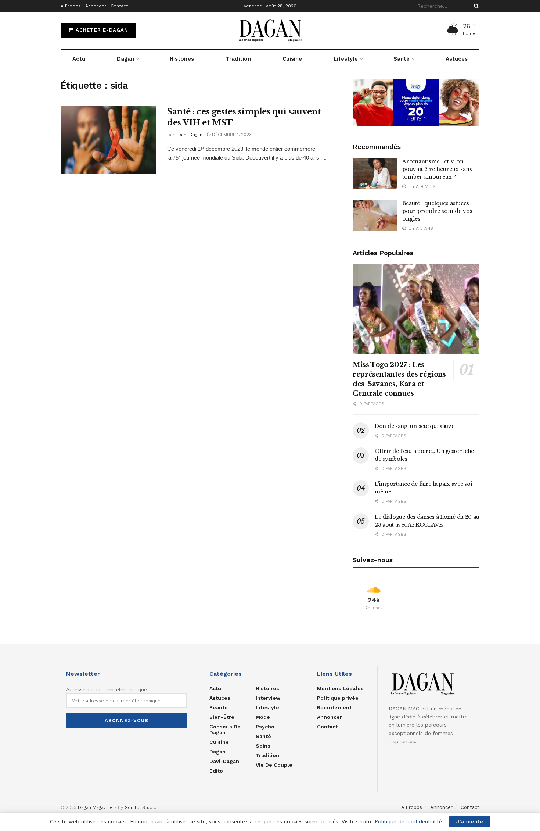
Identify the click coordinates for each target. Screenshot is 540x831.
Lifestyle (346, 59)
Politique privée (338, 698)
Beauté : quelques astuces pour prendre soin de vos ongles (437, 211)
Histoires (182, 59)
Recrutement (334, 707)
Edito (216, 771)
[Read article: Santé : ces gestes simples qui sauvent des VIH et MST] (108, 140)
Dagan (125, 59)
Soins (263, 746)
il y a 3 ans (419, 228)
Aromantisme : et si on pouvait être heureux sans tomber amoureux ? (437, 169)
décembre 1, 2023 (231, 134)
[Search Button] (475, 6)
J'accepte (469, 821)
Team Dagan (189, 134)
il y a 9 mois (421, 186)
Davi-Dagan (224, 761)
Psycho (265, 727)
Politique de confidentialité (408, 821)
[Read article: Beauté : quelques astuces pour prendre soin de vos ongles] (375, 215)
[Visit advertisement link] (416, 102)
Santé (401, 59)
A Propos (71, 5)
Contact (119, 5)
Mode (263, 717)
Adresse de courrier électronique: (107, 689)
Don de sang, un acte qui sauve (414, 426)
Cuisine (292, 59)
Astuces (457, 59)
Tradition (238, 59)
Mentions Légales (340, 688)
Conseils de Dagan (225, 729)
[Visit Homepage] (270, 30)
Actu (78, 59)
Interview (268, 698)
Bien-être (221, 717)
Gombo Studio (140, 807)
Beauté (218, 707)
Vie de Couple (274, 765)
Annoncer (95, 5)
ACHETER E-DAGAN (101, 30)
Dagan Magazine (95, 807)
